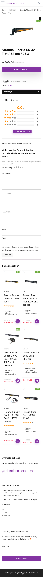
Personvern (6, 516)
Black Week (28, 500)
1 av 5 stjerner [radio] (15, 167)
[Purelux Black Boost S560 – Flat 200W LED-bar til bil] (31, 281)
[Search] (39, 3)
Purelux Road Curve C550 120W (29, 415)
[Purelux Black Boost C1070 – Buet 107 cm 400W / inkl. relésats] (12, 339)
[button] (40, 18)
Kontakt (5, 513)
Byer (35, 500)
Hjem (4, 10)
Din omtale (6, 174)
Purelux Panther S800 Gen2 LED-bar (31, 355)
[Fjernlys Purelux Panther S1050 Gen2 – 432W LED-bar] (12, 398)
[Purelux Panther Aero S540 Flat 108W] (12, 281)
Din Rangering (7, 168)
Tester (14, 500)
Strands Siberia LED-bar (18, 81)
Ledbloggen (6, 500)
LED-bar (12, 10)
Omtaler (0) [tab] (8, 92)
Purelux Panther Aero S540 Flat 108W (12, 298)
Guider (20, 500)
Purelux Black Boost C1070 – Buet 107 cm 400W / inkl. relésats (11, 359)
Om (3, 509)
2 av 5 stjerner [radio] (16, 167)
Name (5, 229)
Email (4, 238)
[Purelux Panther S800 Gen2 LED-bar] (31, 339)
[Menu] (3, 3)
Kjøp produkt (21, 70)
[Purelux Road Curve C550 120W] (31, 398)
